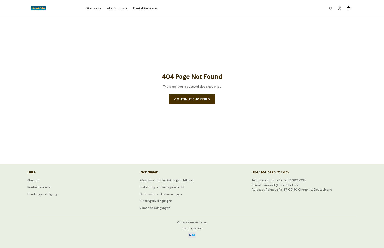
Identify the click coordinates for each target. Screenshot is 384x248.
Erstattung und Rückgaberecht (162, 187)
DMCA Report (192, 228)
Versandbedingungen (155, 208)
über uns (33, 180)
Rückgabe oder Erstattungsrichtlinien (167, 180)
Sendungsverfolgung (42, 194)
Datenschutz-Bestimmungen (161, 194)
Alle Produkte (117, 8)
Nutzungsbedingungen (156, 201)
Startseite (94, 8)
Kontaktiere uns (145, 8)
